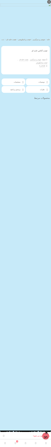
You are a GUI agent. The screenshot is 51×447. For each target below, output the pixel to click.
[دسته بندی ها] (25, 443)
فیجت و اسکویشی (24, 39)
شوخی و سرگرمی (39, 39)
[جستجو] (36, 443)
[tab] (38, 81)
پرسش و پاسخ (16, 89)
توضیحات (41, 82)
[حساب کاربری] (5, 443)
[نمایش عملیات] (3, 435)
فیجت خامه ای (11, 39)
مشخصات (17, 82)
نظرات (42, 89)
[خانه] (46, 443)
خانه (48, 39)
